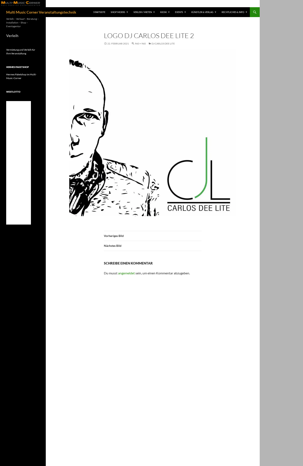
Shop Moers (118, 12)
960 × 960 (140, 43)
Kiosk (163, 12)
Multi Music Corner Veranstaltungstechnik (41, 12)
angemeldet (126, 273)
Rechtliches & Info (233, 12)
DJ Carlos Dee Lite (163, 43)
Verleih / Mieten (142, 12)
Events (179, 12)
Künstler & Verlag (202, 12)
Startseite (99, 12)
